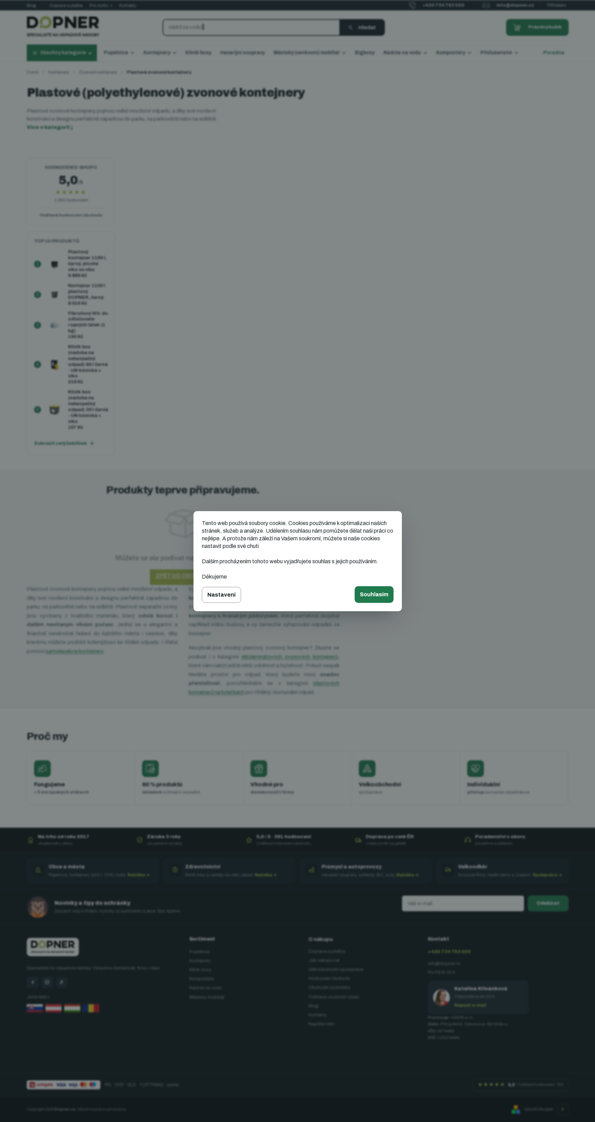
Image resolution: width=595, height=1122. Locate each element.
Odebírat (548, 903)
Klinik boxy (200, 969)
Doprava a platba (66, 5)
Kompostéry (201, 978)
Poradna (553, 52)
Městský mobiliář (206, 997)
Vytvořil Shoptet (538, 1109)
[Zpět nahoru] (563, 1109)
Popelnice (199, 951)
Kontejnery (200, 960)
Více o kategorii (50, 127)
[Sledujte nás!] (33, 982)
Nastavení (221, 595)
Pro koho (101, 5)
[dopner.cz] (47, 982)
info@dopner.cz (444, 963)
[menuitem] (119, 53)
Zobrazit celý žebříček (60, 443)
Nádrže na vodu (205, 987)
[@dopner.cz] (62, 982)
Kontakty (127, 5)
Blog (31, 5)
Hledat (367, 27)
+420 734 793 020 (449, 951)
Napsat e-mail (470, 1005)
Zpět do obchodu (183, 576)
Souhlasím (374, 594)
